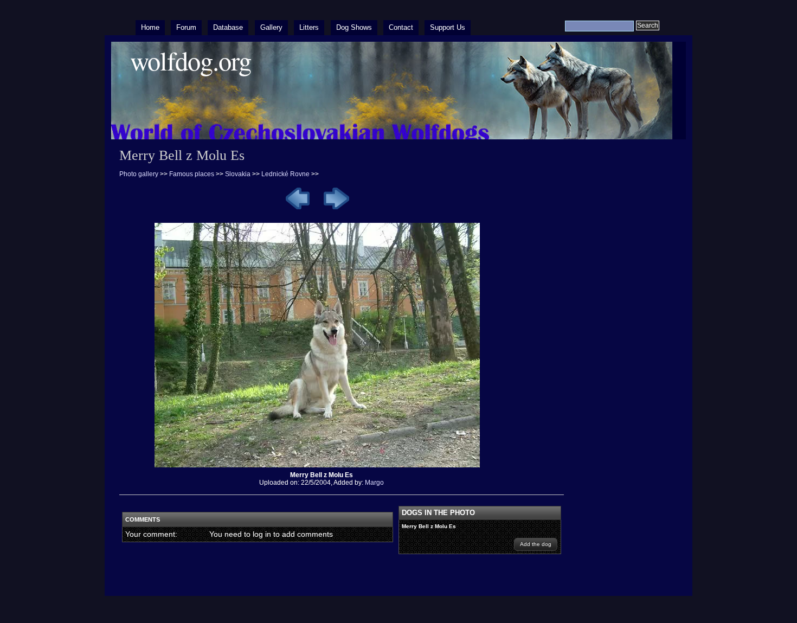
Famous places (191, 174)
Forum (186, 27)
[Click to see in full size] (321, 467)
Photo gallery (138, 174)
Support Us (447, 27)
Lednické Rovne (286, 174)
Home (150, 27)
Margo (374, 482)
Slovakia (237, 174)
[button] (535, 544)
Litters (309, 27)
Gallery (271, 27)
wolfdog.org (190, 60)
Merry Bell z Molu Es (429, 526)
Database (228, 27)
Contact (401, 27)
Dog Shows (354, 27)
